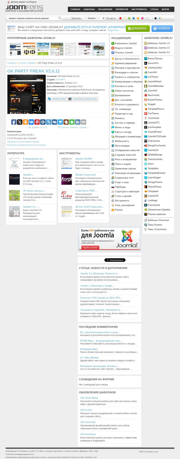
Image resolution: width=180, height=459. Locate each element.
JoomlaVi (152, 90)
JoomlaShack (155, 81)
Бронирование (122, 95)
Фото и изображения (126, 159)
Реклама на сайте (27, 451)
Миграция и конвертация (128, 136)
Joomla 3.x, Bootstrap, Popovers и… (99, 273)
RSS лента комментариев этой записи (26, 145)
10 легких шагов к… (34, 190)
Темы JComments (157, 229)
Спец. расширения (124, 205)
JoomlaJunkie (155, 67)
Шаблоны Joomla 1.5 (159, 43)
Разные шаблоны (157, 214)
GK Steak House (89, 397)
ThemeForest (154, 186)
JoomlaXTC (154, 122)
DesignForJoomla (157, 145)
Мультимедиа (122, 145)
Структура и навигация (127, 191)
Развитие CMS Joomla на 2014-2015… (101, 297)
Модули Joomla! (123, 48)
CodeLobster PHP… (86, 190)
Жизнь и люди (122, 127)
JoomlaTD (153, 196)
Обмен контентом (124, 90)
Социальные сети (124, 177)
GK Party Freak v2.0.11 (33, 71)
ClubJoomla (154, 141)
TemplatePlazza (156, 109)
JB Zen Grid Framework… (89, 206)
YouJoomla (153, 118)
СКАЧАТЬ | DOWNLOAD (85, 99)
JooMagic (153, 200)
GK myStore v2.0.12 (36, 127)
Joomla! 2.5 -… (31, 206)
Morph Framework (85, 174)
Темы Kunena (155, 224)
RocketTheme (155, 99)
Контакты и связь (124, 86)
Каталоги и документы (127, 104)
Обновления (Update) (159, 209)
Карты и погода (123, 132)
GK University (88, 422)
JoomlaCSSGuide (157, 136)
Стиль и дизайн (123, 196)
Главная (11, 63)
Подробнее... (114, 30)
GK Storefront (88, 434)
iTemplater (153, 191)
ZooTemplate (154, 127)
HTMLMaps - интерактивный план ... (101, 340)
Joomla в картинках (54, 451)
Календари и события (126, 72)
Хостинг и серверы (125, 122)
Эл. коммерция (123, 109)
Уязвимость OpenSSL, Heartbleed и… (101, 310)
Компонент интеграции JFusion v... (99, 366)
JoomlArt (152, 72)
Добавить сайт (86, 451)
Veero (151, 164)
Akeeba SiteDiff (83, 158)
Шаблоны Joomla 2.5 (159, 47)
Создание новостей (125, 155)
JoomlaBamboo (156, 86)
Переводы (120, 187)
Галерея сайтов (71, 451)
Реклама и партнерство (127, 68)
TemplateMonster (156, 173)
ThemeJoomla (155, 159)
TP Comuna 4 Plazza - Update (73, 127)
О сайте (40, 451)
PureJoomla (154, 205)
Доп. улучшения (123, 100)
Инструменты (122, 200)
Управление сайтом (125, 168)
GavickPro (60, 79)
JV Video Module (89, 357)
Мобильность (122, 141)
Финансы (119, 118)
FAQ (96, 451)
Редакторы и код (124, 113)
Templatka (153, 168)
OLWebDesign (155, 154)
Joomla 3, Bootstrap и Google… (97, 285)
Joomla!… (28, 174)
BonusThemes (155, 58)
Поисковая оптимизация (127, 173)
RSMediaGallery (89, 349)
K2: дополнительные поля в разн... (100, 332)
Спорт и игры (122, 182)
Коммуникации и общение (128, 81)
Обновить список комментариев (23, 141)
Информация (11, 451)
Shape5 (152, 104)
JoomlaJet (153, 150)
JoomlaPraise (155, 131)
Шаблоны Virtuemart (158, 220)
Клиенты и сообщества (127, 77)
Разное (119, 209)
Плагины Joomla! (124, 52)
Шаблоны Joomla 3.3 (159, 52)
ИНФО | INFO (59, 99)
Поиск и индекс (123, 164)
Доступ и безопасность (127, 58)
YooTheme (153, 113)
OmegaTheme (155, 182)
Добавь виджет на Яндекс (24, 2)
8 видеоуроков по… (34, 158)
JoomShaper (154, 177)
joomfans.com (152, 452)
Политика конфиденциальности (20, 454)
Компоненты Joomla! (126, 43)
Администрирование (126, 63)
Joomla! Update (27, 63)
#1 (33, 135)
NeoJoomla (153, 95)
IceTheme (153, 77)
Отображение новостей (127, 150)
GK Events (86, 410)
